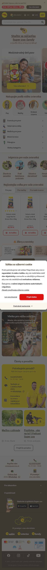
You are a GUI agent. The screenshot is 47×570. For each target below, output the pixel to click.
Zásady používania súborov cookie (15, 290)
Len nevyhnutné (11, 297)
